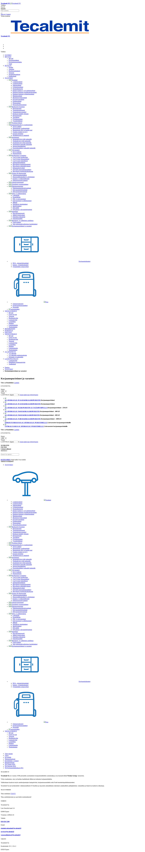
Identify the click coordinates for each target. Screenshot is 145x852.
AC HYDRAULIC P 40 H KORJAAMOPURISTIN (22, 411)
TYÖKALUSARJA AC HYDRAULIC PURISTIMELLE (24, 426)
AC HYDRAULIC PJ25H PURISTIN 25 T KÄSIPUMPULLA (26, 407)
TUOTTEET (9, 369)
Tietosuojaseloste (10, 759)
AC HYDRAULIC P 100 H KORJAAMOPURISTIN (23, 419)
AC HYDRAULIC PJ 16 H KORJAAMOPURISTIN (23, 400)
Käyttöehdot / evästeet (12, 761)
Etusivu (7, 367)
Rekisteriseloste (9, 762)
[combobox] (10, 11)
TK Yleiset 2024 (10, 764)
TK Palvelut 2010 (10, 766)
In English (8, 757)
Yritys (7, 755)
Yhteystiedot (9, 754)
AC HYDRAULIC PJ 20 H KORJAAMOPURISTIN (23, 404)
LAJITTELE (5, 395)
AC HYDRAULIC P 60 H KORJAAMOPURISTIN (22, 415)
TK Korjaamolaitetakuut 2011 (14, 768)
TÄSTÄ (13, 793)
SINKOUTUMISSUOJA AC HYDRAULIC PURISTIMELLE (26, 422)
